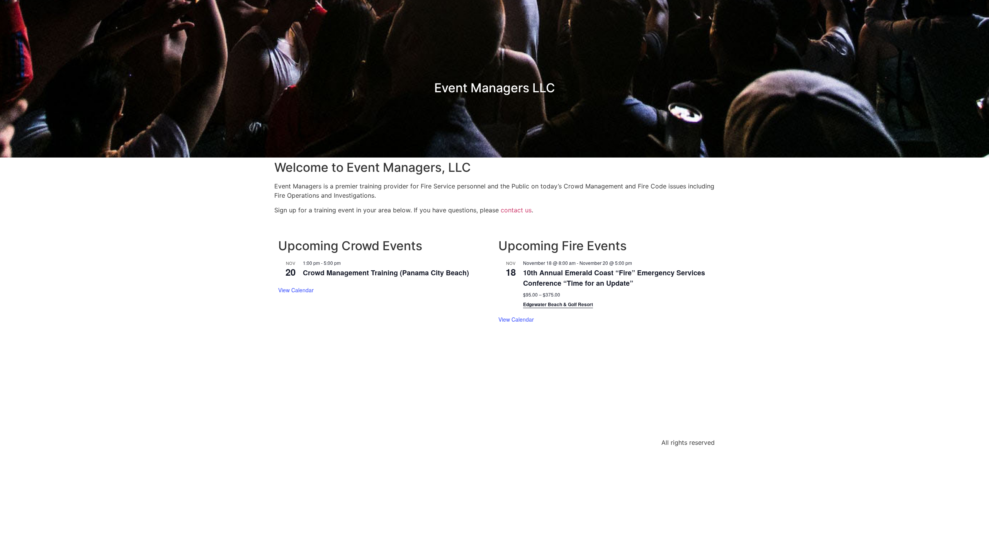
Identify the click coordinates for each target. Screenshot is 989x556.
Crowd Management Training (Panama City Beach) (386, 273)
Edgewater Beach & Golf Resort (558, 304)
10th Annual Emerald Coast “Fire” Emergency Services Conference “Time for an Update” (614, 278)
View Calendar (296, 290)
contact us (516, 210)
